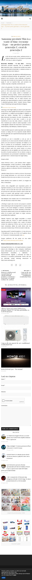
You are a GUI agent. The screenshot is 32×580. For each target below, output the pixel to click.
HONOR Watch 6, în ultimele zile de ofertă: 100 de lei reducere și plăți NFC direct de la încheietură (18, 456)
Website (3, 391)
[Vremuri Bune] (16, 8)
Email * (3, 385)
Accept (3, 577)
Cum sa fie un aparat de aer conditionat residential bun (15, 344)
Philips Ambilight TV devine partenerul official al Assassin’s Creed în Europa (19, 447)
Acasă (2, 23)
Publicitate (8, 23)
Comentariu (4, 405)
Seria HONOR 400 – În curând (11, 369)
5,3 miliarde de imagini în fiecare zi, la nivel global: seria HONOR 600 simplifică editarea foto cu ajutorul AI (18, 437)
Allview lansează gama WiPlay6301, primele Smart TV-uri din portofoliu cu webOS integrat (15, 310)
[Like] (11, 264)
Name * (3, 379)
